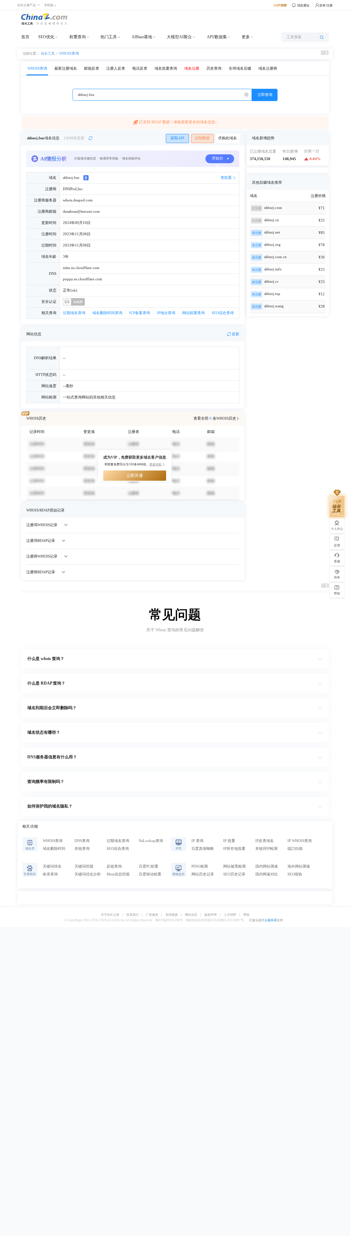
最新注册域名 (65, 68)
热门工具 (108, 36)
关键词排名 (52, 866)
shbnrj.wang (274, 306)
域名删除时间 (54, 849)
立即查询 (264, 95)
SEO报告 (294, 874)
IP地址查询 (166, 313)
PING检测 (199, 866)
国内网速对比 (266, 874)
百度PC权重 (148, 866)
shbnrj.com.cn (275, 257)
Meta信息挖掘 (118, 874)
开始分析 (217, 159)
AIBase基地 (142, 36)
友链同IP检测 (266, 849)
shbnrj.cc (271, 281)
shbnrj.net (272, 232)
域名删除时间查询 (107, 313)
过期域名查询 (74, 313)
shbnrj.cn (271, 220)
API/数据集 (217, 36)
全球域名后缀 (240, 68)
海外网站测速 (298, 866)
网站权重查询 (193, 313)
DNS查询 (82, 841)
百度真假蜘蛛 (202, 849)
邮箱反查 (91, 68)
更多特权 (155, 464)
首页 (25, 36)
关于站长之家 (110, 914)
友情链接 (171, 914)
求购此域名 (227, 138)
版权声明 (210, 914)
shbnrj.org (272, 245)
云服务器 (271, 920)
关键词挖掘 (84, 866)
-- (64, 375)
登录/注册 (326, 5)
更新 (235, 334)
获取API (177, 138)
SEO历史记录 (234, 874)
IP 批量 (229, 841)
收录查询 (50, 874)
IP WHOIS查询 (299, 841)
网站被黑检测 (234, 866)
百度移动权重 (150, 874)
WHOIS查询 (69, 53)
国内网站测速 (266, 866)
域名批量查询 (165, 68)
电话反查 (139, 68)
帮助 (246, 914)
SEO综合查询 (223, 313)
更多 (246, 36)
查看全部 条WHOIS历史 (214, 418)
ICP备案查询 (139, 313)
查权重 (226, 178)
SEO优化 (46, 36)
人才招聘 (230, 914)
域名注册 (191, 68)
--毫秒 (68, 386)
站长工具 (48, 53)
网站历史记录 (202, 874)
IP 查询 (197, 841)
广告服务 (152, 914)
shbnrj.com (273, 208)
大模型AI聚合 (179, 36)
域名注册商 (267, 68)
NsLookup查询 (151, 841)
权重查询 (77, 36)
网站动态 (191, 914)
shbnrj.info (273, 269)
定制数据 (202, 138)
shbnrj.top (272, 294)
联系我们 (132, 914)
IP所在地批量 (234, 849)
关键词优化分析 (88, 874)
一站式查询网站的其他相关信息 (89, 397)
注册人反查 (115, 68)
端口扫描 (294, 849)
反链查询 (114, 866)
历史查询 (213, 68)
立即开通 (134, 475)
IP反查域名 (264, 841)
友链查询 (82, 849)
